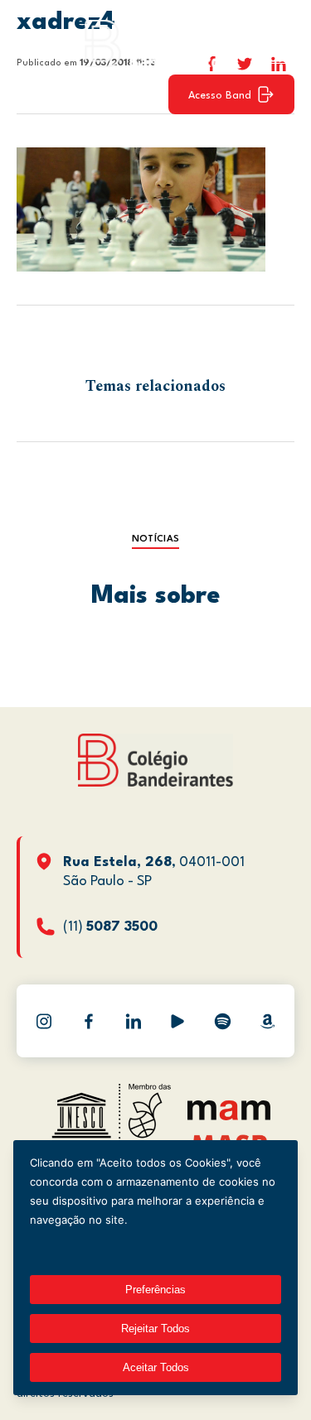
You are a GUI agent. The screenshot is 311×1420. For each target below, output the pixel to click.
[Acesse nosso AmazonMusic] (267, 1020)
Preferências (155, 1289)
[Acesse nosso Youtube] (177, 1020)
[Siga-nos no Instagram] (44, 1020)
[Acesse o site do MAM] (228, 1117)
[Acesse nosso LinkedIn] (133, 1020)
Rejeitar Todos (155, 1328)
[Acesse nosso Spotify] (222, 1020)
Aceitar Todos (156, 1367)
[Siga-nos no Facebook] (88, 1020)
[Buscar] (274, 43)
